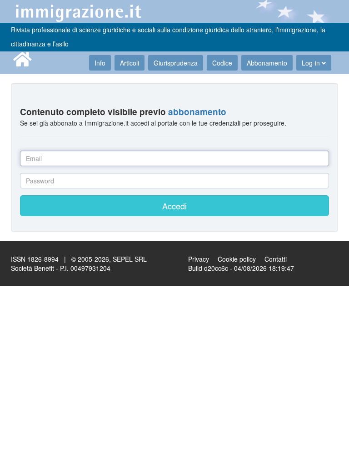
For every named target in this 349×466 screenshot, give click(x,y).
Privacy (198, 258)
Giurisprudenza (176, 62)
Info (100, 62)
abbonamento (197, 112)
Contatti (275, 258)
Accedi (174, 206)
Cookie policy (237, 258)
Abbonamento (267, 62)
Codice (222, 62)
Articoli (129, 62)
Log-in (312, 62)
